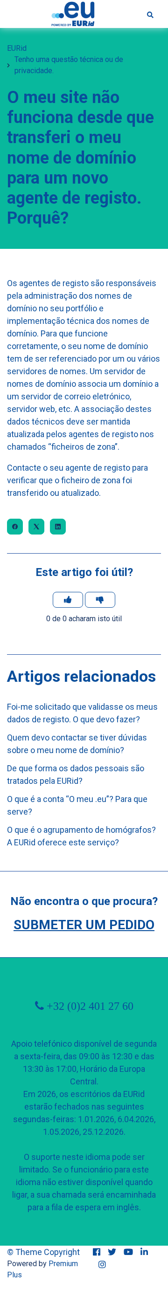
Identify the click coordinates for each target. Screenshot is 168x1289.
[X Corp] (36, 527)
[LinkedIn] (58, 527)
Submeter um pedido (84, 924)
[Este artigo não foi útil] (100, 600)
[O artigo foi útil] (68, 600)
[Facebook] (15, 527)
